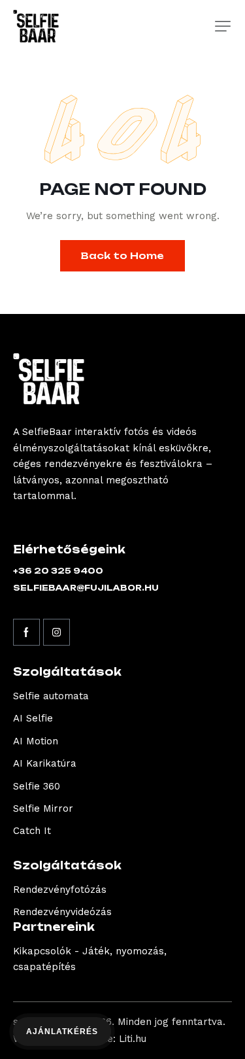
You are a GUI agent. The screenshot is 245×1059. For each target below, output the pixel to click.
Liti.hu (132, 1039)
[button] (223, 26)
